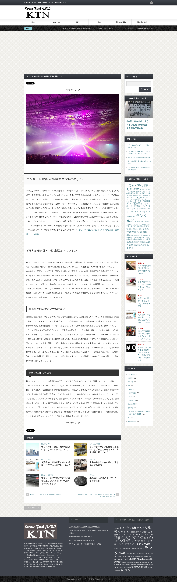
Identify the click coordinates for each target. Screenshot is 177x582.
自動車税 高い (145, 562)
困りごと (34, 22)
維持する (56, 22)
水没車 (132, 232)
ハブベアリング (129, 544)
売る (99, 22)
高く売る (125, 570)
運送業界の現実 (141, 245)
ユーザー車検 (141, 212)
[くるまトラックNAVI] (37, 18)
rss (151, 2)
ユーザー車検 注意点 (137, 548)
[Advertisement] (88, 52)
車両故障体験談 (138, 239)
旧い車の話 (131, 404)
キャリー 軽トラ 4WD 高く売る (138, 195)
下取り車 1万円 (131, 226)
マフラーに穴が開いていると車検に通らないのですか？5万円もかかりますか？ (55, 481)
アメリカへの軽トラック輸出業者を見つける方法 (85, 544)
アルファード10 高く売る (130, 534)
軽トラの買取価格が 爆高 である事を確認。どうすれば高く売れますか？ (67, 28)
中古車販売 (131, 374)
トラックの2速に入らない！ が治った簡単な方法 (84, 526)
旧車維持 (131, 559)
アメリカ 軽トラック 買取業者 (127, 532)
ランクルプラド (140, 221)
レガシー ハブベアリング (145, 553)
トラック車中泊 (135, 206)
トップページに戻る (32, 507)
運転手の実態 (142, 22)
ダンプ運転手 (133, 203)
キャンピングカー (126, 536)
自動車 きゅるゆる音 (135, 235)
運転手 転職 (139, 242)
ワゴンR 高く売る (144, 224)
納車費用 (139, 232)
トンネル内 (143, 206)
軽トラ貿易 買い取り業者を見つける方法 (82, 540)
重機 (130, 389)
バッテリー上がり (143, 543)
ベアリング (132, 212)
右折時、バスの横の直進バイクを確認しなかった (45, 494)
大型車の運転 (121, 22)
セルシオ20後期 (135, 199)
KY (150, 186)
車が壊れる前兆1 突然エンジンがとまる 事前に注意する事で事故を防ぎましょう (96, 495)
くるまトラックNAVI (86, 579)
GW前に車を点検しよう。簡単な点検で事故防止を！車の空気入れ (138, 124)
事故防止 (130, 378)
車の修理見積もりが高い (142, 237)
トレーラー (132, 400)
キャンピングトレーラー (140, 536)
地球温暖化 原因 (142, 226)
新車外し (135, 229)
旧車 (140, 229)
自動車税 (145, 235)
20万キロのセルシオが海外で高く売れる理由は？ (120, 28)
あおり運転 (133, 189)
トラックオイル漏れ (137, 541)
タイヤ (142, 199)
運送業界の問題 (139, 567)
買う (78, 22)
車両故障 (129, 239)
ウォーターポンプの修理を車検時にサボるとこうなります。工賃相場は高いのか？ (104, 449)
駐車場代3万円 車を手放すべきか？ (139, 157)
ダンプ (131, 396)
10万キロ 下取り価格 (137, 185)
